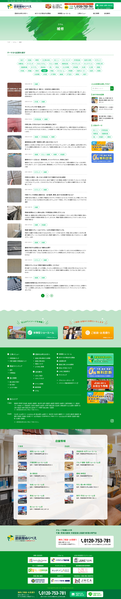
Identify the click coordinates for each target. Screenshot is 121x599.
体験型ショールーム (64, 13)
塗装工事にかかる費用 (66, 364)
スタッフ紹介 (39, 376)
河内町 (29, 416)
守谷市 (56, 414)
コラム (37, 391)
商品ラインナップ (16, 366)
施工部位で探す (14, 382)
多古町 (25, 403)
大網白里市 (63, 405)
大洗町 (18, 418)
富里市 (57, 403)
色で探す (12, 385)
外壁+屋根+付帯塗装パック (18, 361)
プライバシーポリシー (65, 380)
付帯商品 (12, 373)
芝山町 (57, 405)
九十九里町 (70, 405)
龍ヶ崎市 (38, 414)
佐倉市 (62, 403)
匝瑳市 (48, 403)
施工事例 (96, 13)
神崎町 (35, 403)
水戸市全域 (37, 416)
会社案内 (38, 372)
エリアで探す (13, 387)
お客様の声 (62, 361)
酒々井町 (45, 407)
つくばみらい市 (31, 414)
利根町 (24, 416)
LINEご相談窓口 (64, 371)
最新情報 (38, 387)
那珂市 (69, 416)
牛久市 (16, 414)
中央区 (19, 405)
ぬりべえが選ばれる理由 (43, 13)
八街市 (33, 405)
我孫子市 (28, 407)
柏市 (23, 407)
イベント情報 (39, 384)
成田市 (53, 403)
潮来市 (72, 414)
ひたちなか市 (63, 416)
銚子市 (40, 403)
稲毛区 (78, 403)
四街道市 (27, 405)
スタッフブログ (39, 378)
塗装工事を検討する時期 (42, 358)
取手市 (51, 414)
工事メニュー (82, 13)
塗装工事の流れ (40, 361)
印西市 (52, 407)
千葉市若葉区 (68, 403)
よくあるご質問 (39, 367)
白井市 (33, 407)
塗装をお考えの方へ (21, 13)
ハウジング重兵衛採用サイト (67, 383)
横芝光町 (52, 405)
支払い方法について (65, 368)
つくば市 (21, 414)
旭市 (44, 403)
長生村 (19, 407)
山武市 (42, 405)
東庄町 (30, 403)
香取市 (16, 403)
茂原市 (76, 405)
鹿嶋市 (77, 414)
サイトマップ (63, 375)
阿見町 (19, 416)
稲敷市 (60, 414)
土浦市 (44, 414)
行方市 (68, 414)
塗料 (11, 370)
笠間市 (74, 416)
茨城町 (23, 418)
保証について (39, 364)
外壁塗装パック (14, 358)
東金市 (37, 405)
